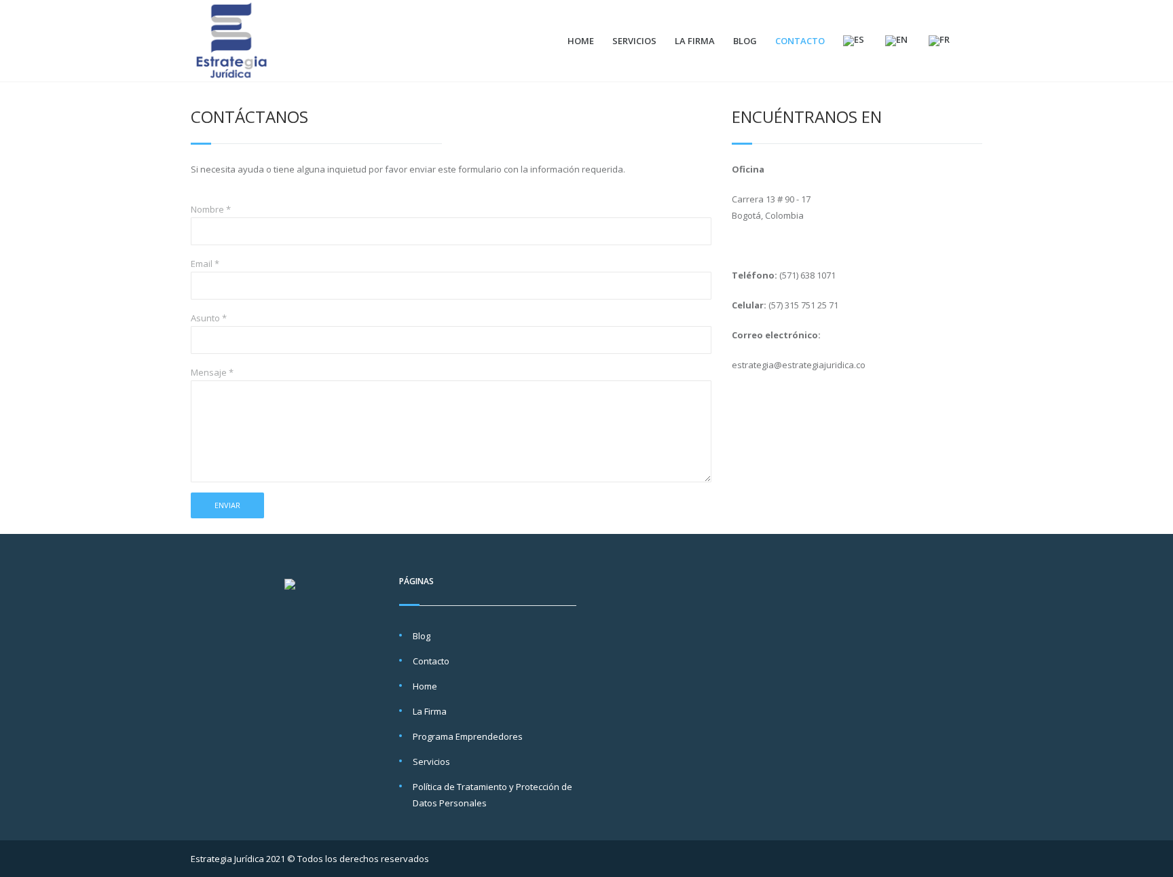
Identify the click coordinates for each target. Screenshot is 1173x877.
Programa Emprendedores (468, 736)
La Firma (695, 41)
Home (580, 41)
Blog (745, 41)
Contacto (800, 41)
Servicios (634, 41)
